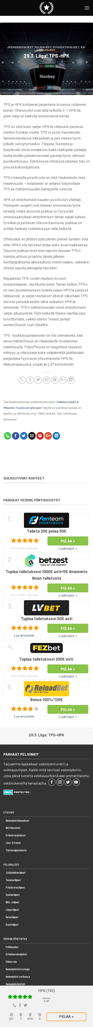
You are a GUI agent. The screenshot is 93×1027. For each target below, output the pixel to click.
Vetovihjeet (12, 917)
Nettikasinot (13, 828)
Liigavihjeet (12, 909)
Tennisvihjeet (13, 880)
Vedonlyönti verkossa (18, 976)
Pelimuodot (12, 947)
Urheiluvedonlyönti (16, 954)
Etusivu (8, 812)
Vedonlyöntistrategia (18, 969)
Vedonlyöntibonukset (17, 820)
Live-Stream (13, 842)
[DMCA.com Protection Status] (17, 792)
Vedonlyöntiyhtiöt (15, 984)
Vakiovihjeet (13, 895)
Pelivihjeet (43, 47)
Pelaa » (66, 1017)
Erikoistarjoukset (16, 835)
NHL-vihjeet (12, 902)
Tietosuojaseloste (16, 850)
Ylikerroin (11, 961)
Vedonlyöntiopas (15, 939)
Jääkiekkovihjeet (20, 47)
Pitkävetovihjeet (66, 47)
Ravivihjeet (12, 924)
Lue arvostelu (24, 635)
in (45, 364)
